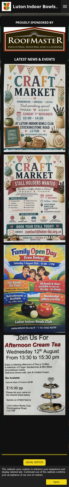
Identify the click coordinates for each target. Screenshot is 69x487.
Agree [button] (56, 482)
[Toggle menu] (65, 6)
